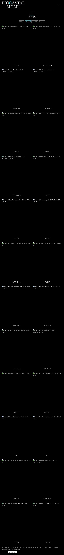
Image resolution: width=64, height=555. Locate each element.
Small (21, 21)
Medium (28, 21)
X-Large (42, 21)
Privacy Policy (10, 549)
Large (35, 21)
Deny (4, 552)
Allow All (12, 552)
